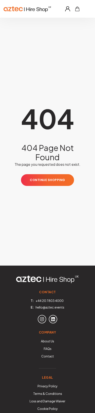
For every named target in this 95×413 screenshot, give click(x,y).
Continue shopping (47, 180)
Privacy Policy (48, 386)
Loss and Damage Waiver (47, 401)
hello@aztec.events (50, 307)
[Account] (67, 8)
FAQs (47, 349)
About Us (47, 341)
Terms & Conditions (47, 394)
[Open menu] (87, 8)
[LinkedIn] (53, 319)
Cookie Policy (47, 409)
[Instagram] (42, 319)
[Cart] (77, 8)
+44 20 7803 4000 (50, 301)
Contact (47, 356)
